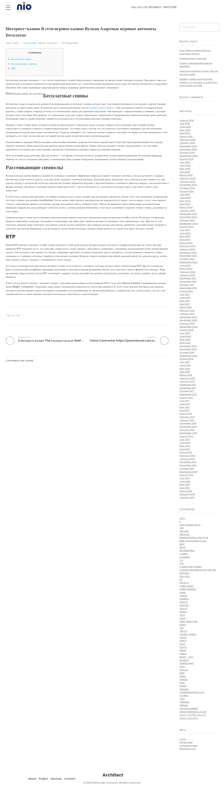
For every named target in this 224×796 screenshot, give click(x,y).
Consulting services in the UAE (198, 569)
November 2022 (188, 255)
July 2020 (185, 333)
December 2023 (188, 213)
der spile (184, 573)
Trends (184, 705)
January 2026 (187, 142)
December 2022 (188, 252)
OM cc (183, 631)
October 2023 (187, 220)
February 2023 (187, 246)
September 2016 (188, 433)
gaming (184, 598)
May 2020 (185, 339)
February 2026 (187, 139)
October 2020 (187, 323)
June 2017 (185, 404)
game (183, 592)
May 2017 (185, 407)
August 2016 (186, 436)
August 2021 (186, 291)
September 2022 (189, 262)
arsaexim (32, 43)
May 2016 (185, 446)
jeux (182, 615)
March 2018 (186, 375)
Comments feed (189, 745)
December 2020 (188, 317)
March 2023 (186, 242)
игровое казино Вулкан (101, 107)
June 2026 (185, 126)
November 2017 (188, 388)
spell (182, 666)
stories (184, 695)
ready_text (186, 657)
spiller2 (184, 689)
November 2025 (188, 149)
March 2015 (186, 491)
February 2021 (187, 310)
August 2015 (186, 475)
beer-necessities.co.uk (193, 541)
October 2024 (187, 188)
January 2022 (187, 275)
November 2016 (188, 426)
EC (181, 579)
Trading (184, 702)
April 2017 (185, 410)
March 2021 (186, 307)
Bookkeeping (187, 550)
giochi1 (184, 605)
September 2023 (189, 223)
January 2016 (187, 458)
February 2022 (187, 271)
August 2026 (187, 120)
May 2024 (185, 201)
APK (182, 528)
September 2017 (188, 394)
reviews (184, 660)
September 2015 (188, 471)
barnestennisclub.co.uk (194, 537)
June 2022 (185, 265)
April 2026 (185, 133)
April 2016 (185, 449)
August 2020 (187, 329)
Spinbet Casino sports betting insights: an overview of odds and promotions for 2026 (198, 82)
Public (183, 653)
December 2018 (188, 346)
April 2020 (185, 342)
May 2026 (185, 130)
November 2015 (188, 465)
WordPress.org (188, 748)
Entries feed (186, 742)
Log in (183, 739)
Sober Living (187, 663)
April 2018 (185, 371)
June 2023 (185, 233)
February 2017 (187, 417)
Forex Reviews (188, 589)
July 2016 (185, 439)
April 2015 (185, 487)
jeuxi (182, 618)
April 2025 (185, 172)
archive (184, 531)
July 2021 (185, 294)
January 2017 (187, 420)
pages (183, 637)
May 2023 (185, 236)
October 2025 (187, 152)
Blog (182, 547)
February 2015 (187, 494)
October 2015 (187, 468)
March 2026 (186, 136)
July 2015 (185, 478)
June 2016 (185, 442)
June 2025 (185, 165)
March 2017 (186, 413)
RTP (13, 68)
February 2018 (187, 378)
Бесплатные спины (21, 59)
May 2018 (185, 368)
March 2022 (186, 268)
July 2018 (185, 362)
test (182, 699)
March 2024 (186, 207)
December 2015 (188, 462)
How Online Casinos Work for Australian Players (195, 52)
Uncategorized (70, 43)
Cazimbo (185, 557)
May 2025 (185, 168)
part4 (183, 640)
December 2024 (188, 184)
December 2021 (188, 278)
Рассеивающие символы (24, 64)
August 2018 (186, 358)
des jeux (185, 576)
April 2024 (185, 204)
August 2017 (186, 397)
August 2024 (187, 191)
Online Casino (188, 634)
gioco (183, 608)
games (183, 595)
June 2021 (185, 297)
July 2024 (185, 194)
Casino (184, 553)
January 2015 (187, 497)
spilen (183, 686)
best (182, 544)
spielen (184, 679)
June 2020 (185, 336)
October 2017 (187, 391)
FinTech (184, 582)
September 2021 (188, 288)
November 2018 (188, 349)
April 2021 (185, 304)
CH (181, 560)
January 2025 (187, 181)
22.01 (182, 518)
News (183, 624)
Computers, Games (191, 566)
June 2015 (185, 481)
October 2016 (187, 429)
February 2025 (187, 178)
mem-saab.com (188, 621)
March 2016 (186, 452)
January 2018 (187, 381)
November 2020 (188, 320)
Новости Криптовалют (193, 715)
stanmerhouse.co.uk (192, 692)
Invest (183, 611)
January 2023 (187, 249)
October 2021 (187, 284)
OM (181, 628)
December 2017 (188, 384)
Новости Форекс (189, 718)
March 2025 (186, 175)
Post (182, 644)
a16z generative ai (190, 524)
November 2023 (188, 217)
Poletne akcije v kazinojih (193, 58)
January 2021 (187, 313)
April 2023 (185, 239)
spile (182, 682)
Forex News (186, 586)
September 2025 (189, 155)
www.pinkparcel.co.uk (193, 711)
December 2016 (188, 423)
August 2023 (187, 226)
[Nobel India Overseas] (24, 7)
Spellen (184, 670)
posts (183, 647)
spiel (182, 673)
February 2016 (187, 455)
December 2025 (188, 146)
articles (184, 534)
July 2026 (185, 123)
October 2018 (187, 352)
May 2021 (185, 300)
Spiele (183, 676)
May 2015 (185, 484)
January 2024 (187, 210)
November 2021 (188, 281)
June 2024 (185, 197)
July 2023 (185, 230)
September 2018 (188, 355)
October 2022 (187, 259)
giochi (183, 602)
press (183, 650)
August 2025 (187, 159)
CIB (181, 563)
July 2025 (185, 162)
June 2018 (185, 365)
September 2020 (189, 326)
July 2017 (185, 400)
